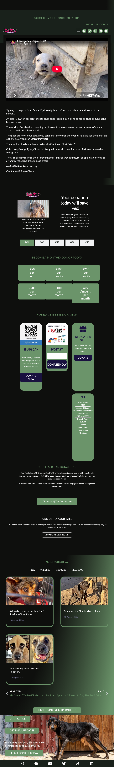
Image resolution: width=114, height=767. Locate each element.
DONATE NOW (57, 364)
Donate (83, 357)
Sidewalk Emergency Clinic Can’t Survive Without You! (27, 612)
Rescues (61, 570)
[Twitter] (63, 763)
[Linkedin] (91, 763)
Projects (77, 570)
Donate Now (31, 377)
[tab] (27, 243)
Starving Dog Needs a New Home (82, 611)
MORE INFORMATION (57, 535)
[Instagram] (22, 763)
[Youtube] (50, 763)
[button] (78, 30)
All (33, 570)
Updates (45, 570)
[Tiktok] (77, 763)
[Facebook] (36, 763)
